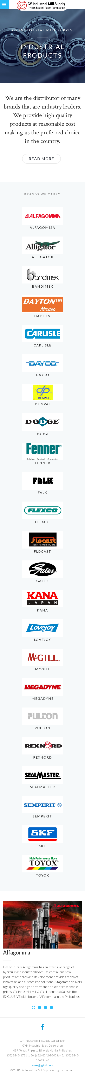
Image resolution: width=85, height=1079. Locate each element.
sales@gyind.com (42, 1065)
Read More (41, 158)
